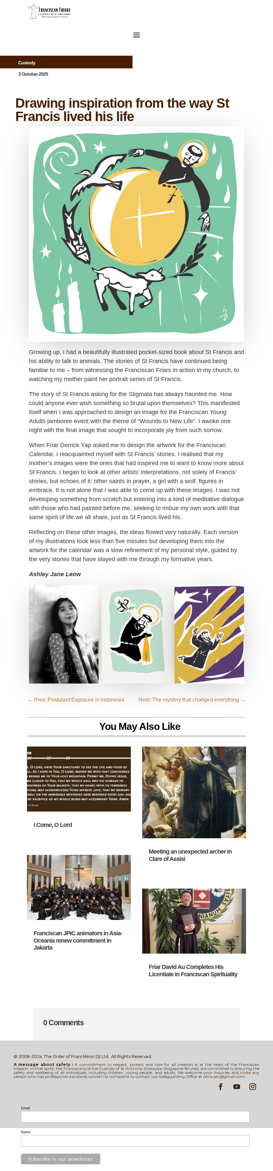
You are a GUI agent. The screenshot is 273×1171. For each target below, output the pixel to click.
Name (26, 1132)
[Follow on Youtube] (236, 1086)
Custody (26, 62)
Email (25, 1108)
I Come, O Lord (53, 825)
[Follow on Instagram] (252, 1086)
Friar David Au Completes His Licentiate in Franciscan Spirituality (193, 971)
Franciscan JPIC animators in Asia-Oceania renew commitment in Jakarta (78, 940)
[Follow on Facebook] (220, 1086)
